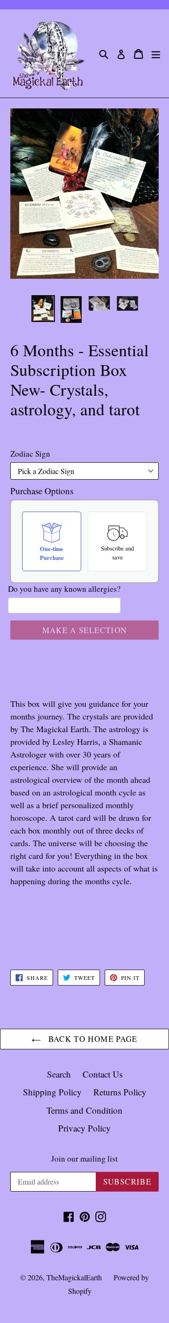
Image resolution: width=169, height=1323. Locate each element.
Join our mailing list (84, 1158)
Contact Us (103, 1074)
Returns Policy (119, 1092)
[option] (43, 308)
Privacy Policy (84, 1128)
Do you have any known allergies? (64, 588)
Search (59, 1074)
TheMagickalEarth (74, 1277)
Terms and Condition (84, 1110)
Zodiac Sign (30, 453)
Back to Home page (91, 1038)
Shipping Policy (52, 1092)
